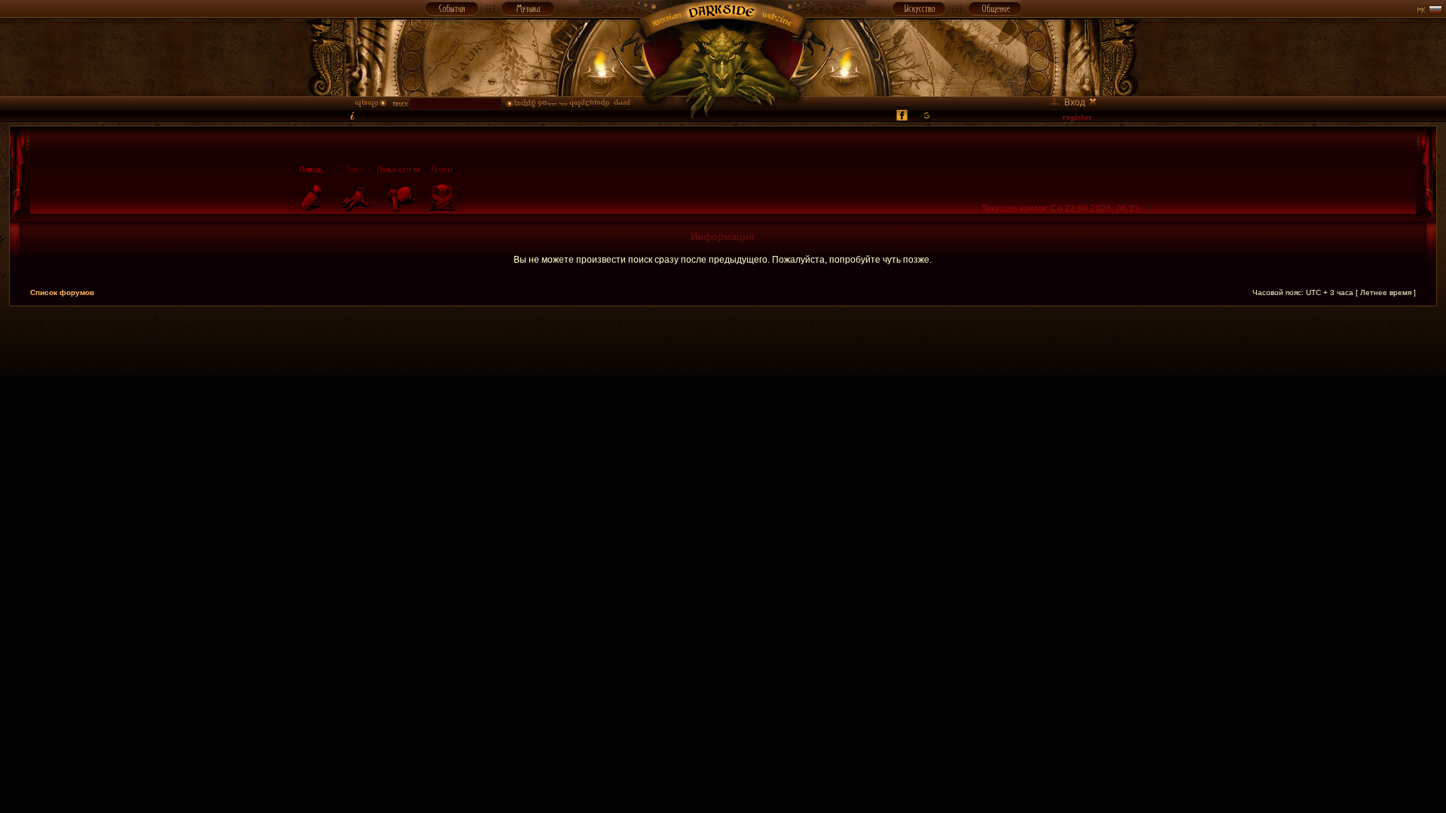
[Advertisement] (723, 340)
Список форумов (62, 292)
